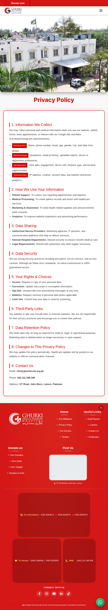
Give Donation (16, 455)
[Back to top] (101, 408)
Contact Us (93, 431)
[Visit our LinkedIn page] (61, 594)
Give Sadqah (17, 467)
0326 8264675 (81, 515)
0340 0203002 (52, 561)
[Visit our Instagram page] (47, 594)
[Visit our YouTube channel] (54, 594)
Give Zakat (17, 461)
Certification (93, 437)
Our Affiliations (65, 419)
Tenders (65, 437)
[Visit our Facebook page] (39, 594)
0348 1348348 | (37, 561)
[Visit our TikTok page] (69, 594)
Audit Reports (93, 419)
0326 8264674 (64, 515)
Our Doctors (65, 431)
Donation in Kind (16, 473)
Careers (93, 425)
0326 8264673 (47, 515)
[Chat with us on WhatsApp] (100, 602)
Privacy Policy (65, 425)
